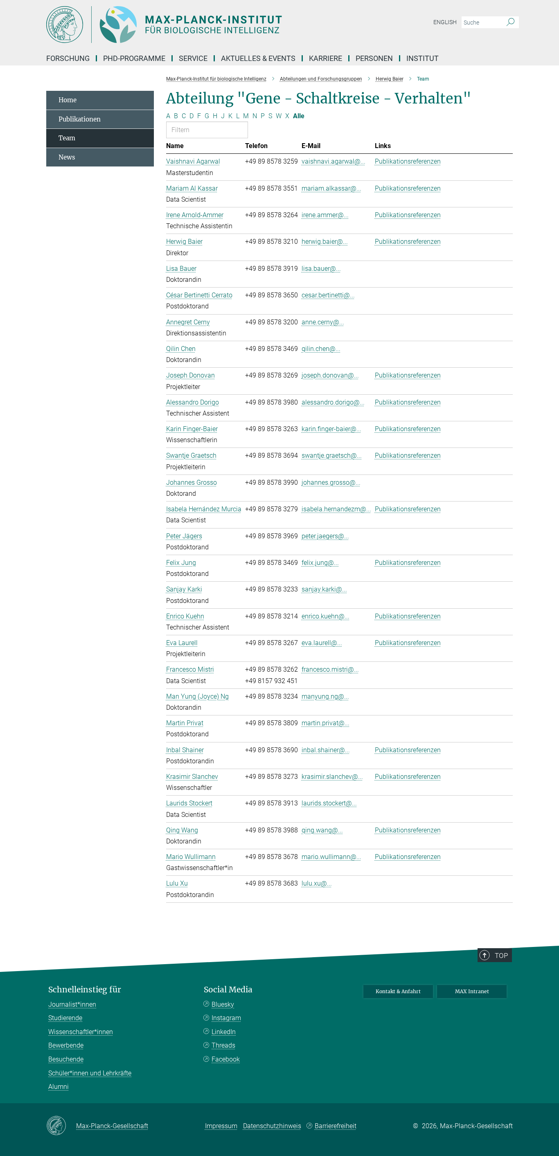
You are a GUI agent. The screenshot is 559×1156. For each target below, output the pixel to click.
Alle (298, 116)
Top (501, 955)
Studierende (65, 1018)
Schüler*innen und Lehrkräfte (89, 1073)
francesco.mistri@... (330, 669)
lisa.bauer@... (321, 268)
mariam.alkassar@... (331, 188)
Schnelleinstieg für (84, 989)
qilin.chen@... (321, 349)
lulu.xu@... (317, 883)
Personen (374, 58)
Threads (223, 1045)
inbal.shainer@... (326, 750)
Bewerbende (65, 1045)
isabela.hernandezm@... (336, 509)
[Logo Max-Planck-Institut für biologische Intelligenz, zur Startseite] (199, 24)
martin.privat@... (325, 723)
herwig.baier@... (325, 241)
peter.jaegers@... (325, 536)
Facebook (226, 1059)
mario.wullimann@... (331, 857)
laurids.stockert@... (329, 803)
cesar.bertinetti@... (328, 295)
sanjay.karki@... (324, 589)
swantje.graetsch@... (332, 455)
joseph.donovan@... (330, 375)
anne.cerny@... (323, 322)
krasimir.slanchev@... (332, 776)
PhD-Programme (134, 58)
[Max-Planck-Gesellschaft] (61, 1126)
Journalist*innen (72, 1004)
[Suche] (510, 22)
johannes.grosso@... (331, 482)
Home (68, 100)
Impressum (221, 1126)
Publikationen (80, 119)
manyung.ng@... (325, 696)
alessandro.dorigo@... (333, 402)
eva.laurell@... (322, 643)
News (67, 157)
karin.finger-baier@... (331, 429)
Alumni (58, 1087)
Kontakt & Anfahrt (398, 991)
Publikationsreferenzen (408, 161)
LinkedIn (224, 1032)
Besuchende (65, 1059)
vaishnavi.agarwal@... (333, 161)
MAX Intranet (472, 991)
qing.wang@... (322, 830)
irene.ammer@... (325, 215)
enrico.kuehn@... (325, 616)
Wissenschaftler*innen (80, 1032)
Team (67, 138)
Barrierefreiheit (335, 1126)
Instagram (226, 1018)
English (445, 22)
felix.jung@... (320, 563)
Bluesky (223, 1004)
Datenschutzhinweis (272, 1126)
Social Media (228, 989)
